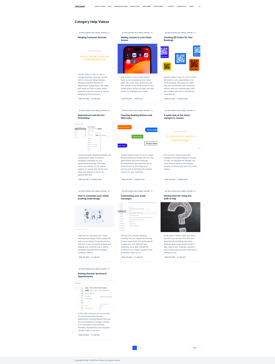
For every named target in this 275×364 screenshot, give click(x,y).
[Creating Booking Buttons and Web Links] (137, 136)
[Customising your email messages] (137, 217)
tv (109, 33)
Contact (171, 6)
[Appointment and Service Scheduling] (94, 136)
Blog (109, 6)
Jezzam (80, 6)
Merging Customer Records (92, 37)
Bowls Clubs (135, 6)
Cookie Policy (182, 6)
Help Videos (96, 33)
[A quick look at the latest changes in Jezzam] (180, 136)
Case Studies (158, 6)
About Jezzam (100, 6)
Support (104, 33)
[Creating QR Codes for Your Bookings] (180, 59)
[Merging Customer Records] (94, 56)
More (191, 6)
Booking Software (121, 6)
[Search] (199, 6)
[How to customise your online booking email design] (94, 217)
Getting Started (85, 33)
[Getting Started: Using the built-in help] (180, 217)
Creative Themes (113, 360)
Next (194, 348)
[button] (164, 6)
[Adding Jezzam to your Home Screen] (137, 59)
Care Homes (146, 6)
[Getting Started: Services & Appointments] (94, 295)
